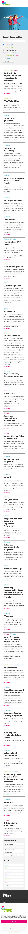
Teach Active (9, 394)
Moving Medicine (8, 852)
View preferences (14, 928)
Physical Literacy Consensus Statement (13, 847)
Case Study (9, 47)
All (7, 44)
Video (17, 55)
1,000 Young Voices (12, 286)
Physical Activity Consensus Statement (13, 855)
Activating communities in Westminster (10, 418)
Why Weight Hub (11, 101)
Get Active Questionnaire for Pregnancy (12, 547)
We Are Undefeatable (9, 849)
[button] (26, 904)
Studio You (8, 802)
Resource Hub (9, 33)
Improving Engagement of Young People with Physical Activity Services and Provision (13, 592)
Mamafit (8, 477)
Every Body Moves (12, 336)
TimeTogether (10, 220)
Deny (14, 925)
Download (9, 53)
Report (18, 53)
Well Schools (9, 312)
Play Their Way (10, 668)
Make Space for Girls (13, 201)
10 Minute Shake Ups (13, 569)
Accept (14, 921)
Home (4, 33)
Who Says (8, 616)
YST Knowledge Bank (13, 267)
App (13, 45)
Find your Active (11, 500)
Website (8, 58)
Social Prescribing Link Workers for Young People (14, 181)
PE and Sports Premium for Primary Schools (13, 735)
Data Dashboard (11, 50)
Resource (9, 55)
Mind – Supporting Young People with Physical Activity (12, 639)
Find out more (7, 93)
